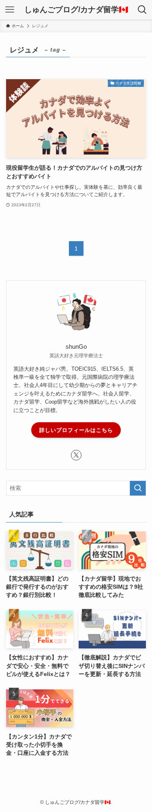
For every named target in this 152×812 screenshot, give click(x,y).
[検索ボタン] (142, 9)
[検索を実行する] (138, 488)
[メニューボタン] (9, 9)
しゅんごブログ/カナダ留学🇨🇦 (76, 10)
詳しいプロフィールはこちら (76, 430)
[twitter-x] (76, 455)
